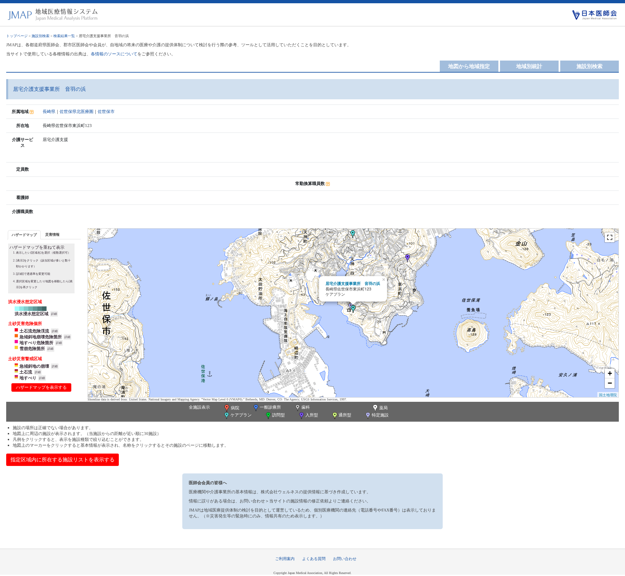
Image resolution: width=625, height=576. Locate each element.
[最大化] (610, 237)
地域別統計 (529, 66)
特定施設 (380, 415)
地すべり (28, 377)
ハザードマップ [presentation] (24, 235)
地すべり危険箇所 (36, 342)
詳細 (54, 314)
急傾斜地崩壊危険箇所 (41, 336)
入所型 (311, 415)
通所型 (345, 415)
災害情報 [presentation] (52, 234)
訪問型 (278, 415)
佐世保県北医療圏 (76, 111)
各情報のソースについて (114, 53)
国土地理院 (608, 394)
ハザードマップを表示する (41, 387)
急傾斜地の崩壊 (34, 366)
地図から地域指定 (469, 66)
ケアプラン (241, 415)
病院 (235, 407)
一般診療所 (270, 407)
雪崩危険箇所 (32, 348)
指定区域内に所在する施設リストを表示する (62, 459)
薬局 (383, 407)
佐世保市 (106, 111)
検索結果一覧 (64, 36)
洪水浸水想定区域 (32, 313)
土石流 (26, 372)
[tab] (24, 234)
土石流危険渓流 (34, 331)
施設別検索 (40, 36)
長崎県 (49, 111)
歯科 (305, 407)
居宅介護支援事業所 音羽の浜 (353, 283)
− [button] (610, 383)
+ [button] (610, 373)
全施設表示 (199, 407)
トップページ (17, 36)
